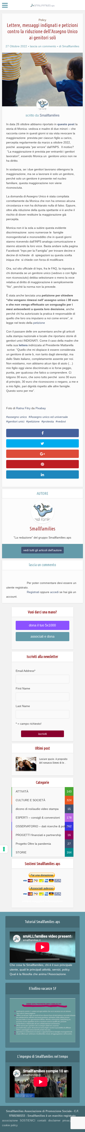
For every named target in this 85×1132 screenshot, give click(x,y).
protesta (48, 421)
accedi (54, 592)
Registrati (33, 592)
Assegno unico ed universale (49, 417)
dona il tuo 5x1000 (42, 625)
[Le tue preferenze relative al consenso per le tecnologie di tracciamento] (4, 849)
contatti (41, 1120)
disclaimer (54, 1120)
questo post (65, 124)
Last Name (23, 706)
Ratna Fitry (23, 408)
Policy (42, 20)
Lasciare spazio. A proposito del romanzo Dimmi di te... (53, 760)
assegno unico (17, 417)
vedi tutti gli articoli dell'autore (42, 550)
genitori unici (16, 421)
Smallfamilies (70, 46)
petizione (39, 322)
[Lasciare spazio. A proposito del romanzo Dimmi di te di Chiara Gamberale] (27, 764)
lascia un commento (43, 46)
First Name (23, 688)
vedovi (61, 421)
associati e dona (42, 636)
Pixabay (40, 408)
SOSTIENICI (27, 1120)
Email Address (25, 670)
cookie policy (10, 1125)
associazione (10, 1120)
